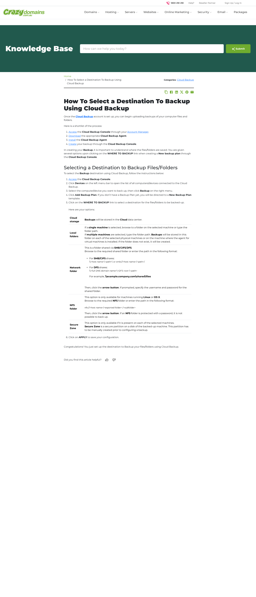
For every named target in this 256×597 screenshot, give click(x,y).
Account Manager (137, 131)
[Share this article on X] (182, 92)
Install (72, 139)
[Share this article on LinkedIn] (176, 92)
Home (67, 76)
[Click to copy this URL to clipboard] (166, 92)
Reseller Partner (207, 3)
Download (75, 135)
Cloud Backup (185, 79)
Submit (240, 48)
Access (73, 131)
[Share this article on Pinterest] (187, 92)
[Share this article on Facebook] (171, 92)
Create (73, 144)
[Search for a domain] (248, 3)
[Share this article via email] (192, 92)
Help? (191, 3)
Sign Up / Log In (233, 3)
